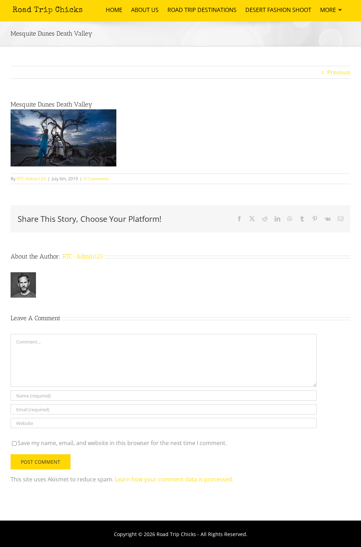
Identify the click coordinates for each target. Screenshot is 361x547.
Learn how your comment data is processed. (174, 479)
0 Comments (96, 179)
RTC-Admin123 (31, 179)
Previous (338, 72)
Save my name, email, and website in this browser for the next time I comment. (122, 443)
